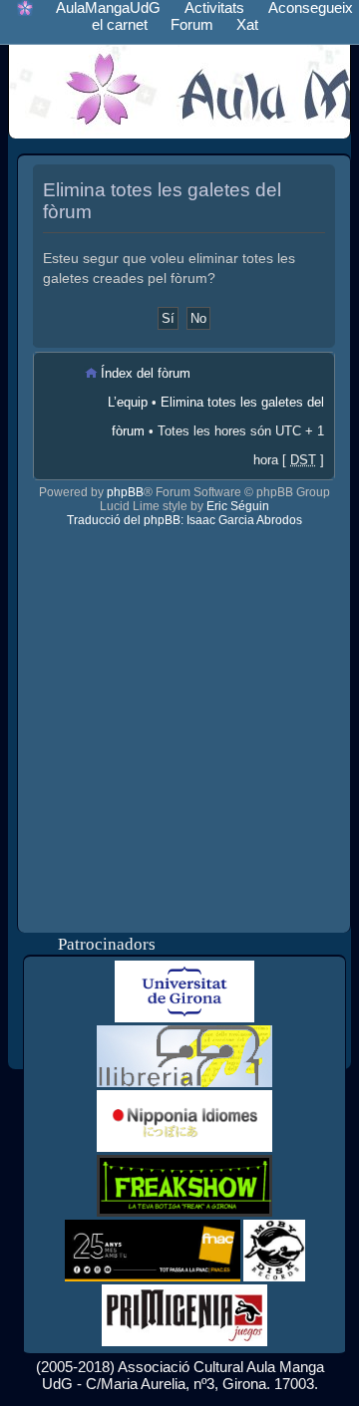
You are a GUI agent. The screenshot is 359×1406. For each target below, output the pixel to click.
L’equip (128, 402)
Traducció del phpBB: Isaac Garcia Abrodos (184, 520)
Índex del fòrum (145, 373)
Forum (192, 24)
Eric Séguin (237, 506)
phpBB (125, 492)
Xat (247, 24)
